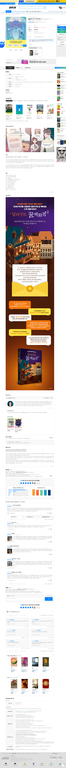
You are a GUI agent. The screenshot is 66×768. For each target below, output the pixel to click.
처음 (7, 519)
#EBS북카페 (25, 100)
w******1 (14, 523)
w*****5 (49, 648)
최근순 (46, 519)
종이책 (30, 44)
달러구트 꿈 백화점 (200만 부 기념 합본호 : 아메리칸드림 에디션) (18, 430)
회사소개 (3, 753)
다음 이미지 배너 (53, 140)
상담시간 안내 (61, 759)
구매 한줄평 (43, 615)
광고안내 (27, 753)
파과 (22, 667)
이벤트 (18, 11)
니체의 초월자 (18, 115)
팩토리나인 (33, 20)
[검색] (44, 7)
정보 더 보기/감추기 (34, 22)
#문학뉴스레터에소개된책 (32, 100)
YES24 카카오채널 (53, 753)
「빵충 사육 (35, 53)
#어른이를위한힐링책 (40, 100)
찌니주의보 (62, 79)
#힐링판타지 (46, 100)
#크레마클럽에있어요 (9, 100)
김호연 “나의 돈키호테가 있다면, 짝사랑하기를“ (38, 412)
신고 (20, 506)
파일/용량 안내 (22, 84)
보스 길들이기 (23, 689)
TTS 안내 (18, 78)
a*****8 (14, 573)
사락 (29, 11)
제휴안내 (30, 753)
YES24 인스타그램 (56, 753)
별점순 (52, 519)
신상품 (15, 11)
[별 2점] (9, 595)
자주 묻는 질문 (56, 759)
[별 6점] (11, 595)
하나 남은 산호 (63, 128)
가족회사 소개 (61, 753)
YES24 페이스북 (54, 753)
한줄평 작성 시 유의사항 (52, 595)
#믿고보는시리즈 (8, 102)
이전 (9, 519)
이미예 (29, 20)
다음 (24, 519)
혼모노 (12, 667)
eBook (9, 13)
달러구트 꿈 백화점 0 (10, 429)
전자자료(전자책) (59, 139)
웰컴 (6, 13)
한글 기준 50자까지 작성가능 (12, 598)
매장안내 (23, 11)
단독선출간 (52, 11)
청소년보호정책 (19, 753)
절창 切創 (62, 90)
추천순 (49, 519)
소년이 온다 (44, 667)
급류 (32, 667)
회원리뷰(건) (38, 22)
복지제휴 (33, 753)
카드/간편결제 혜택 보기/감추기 (43, 36)
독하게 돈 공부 (28, 115)
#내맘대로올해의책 (20, 100)
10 (22, 519)
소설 (13, 13)
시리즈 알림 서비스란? (62, 46)
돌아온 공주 (44, 689)
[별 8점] (12, 595)
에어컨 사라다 (49, 115)
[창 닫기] (40, 48)
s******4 (58, 137)
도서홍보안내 (23, 753)
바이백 (21, 11)
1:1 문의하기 (52, 759)
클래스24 (35, 11)
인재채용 (6, 753)
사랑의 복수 (12, 689)
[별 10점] (14, 595)
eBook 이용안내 (23, 76)
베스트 (13, 11)
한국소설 (17, 13)
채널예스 (27, 11)
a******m (13, 534)
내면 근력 (38, 115)
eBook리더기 (62, 11)
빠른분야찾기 (9, 11)
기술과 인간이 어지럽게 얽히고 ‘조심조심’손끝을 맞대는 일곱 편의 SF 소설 (20, 412)
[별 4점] (10, 595)
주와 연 (62, 96)
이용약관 (9, 753)
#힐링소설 (14, 100)
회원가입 (56, 3)
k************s (14, 547)
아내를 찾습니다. (34, 689)
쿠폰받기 (49, 11)
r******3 (13, 506)
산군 (61, 105)
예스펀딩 (32, 11)
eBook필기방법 (57, 11)
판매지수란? (45, 22)
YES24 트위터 (55, 753)
